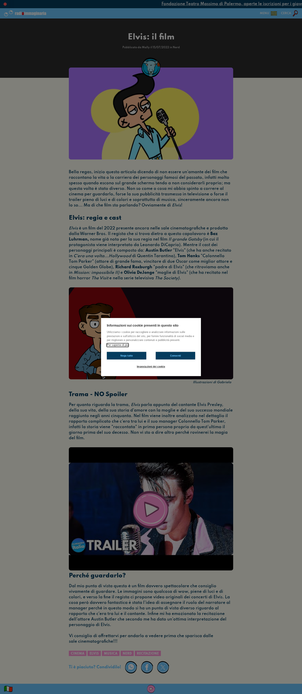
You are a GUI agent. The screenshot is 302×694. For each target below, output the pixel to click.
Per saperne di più (117, 344)
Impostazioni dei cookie (151, 366)
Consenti (175, 355)
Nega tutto (126, 355)
